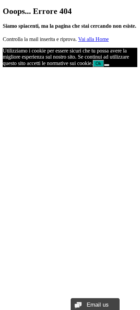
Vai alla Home (93, 39)
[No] (106, 65)
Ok (98, 63)
